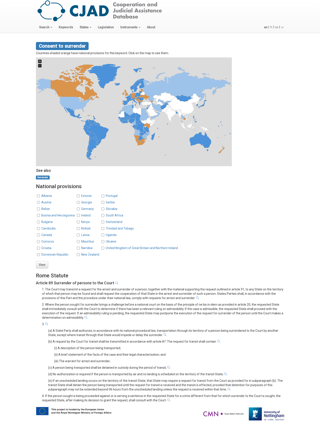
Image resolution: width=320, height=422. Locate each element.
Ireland (86, 215)
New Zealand (90, 254)
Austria (46, 202)
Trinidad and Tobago (120, 228)
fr (271, 27)
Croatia (46, 248)
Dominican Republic (54, 254)
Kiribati (86, 228)
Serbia (110, 202)
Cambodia (48, 228)
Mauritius (87, 241)
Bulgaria (47, 222)
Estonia (86, 196)
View (42, 264)
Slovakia (111, 209)
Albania (46, 196)
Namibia (87, 248)
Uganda (111, 235)
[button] (46, 27)
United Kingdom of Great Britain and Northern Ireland (142, 248)
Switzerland (114, 222)
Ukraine (111, 241)
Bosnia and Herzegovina (58, 215)
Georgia (86, 202)
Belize (45, 209)
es (276, 27)
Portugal (112, 196)
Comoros (47, 241)
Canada (46, 235)
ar (282, 27)
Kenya (85, 222)
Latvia (85, 235)
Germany (87, 209)
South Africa (114, 215)
